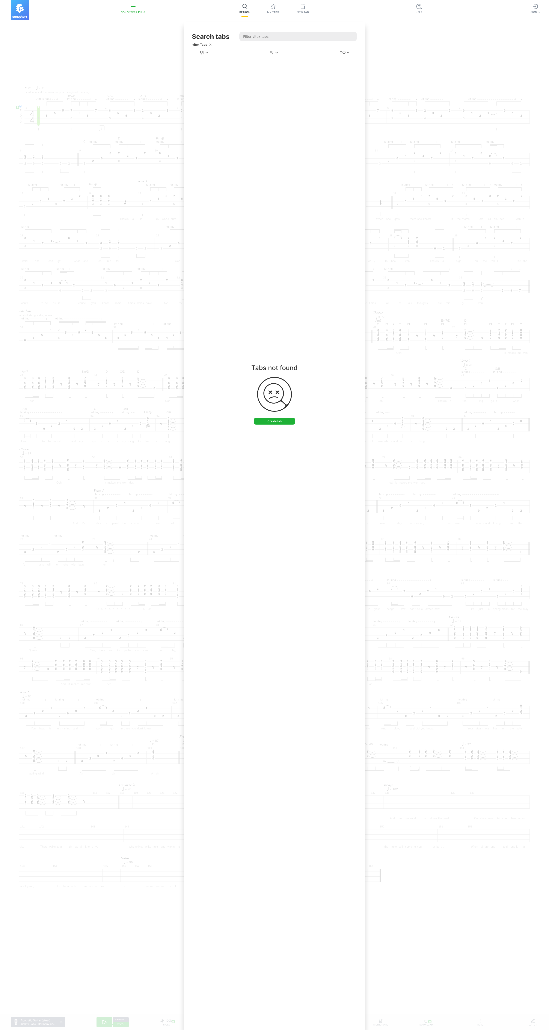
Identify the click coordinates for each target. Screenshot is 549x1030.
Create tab (274, 421)
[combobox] (204, 52)
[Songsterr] (20, 10)
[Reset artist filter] (210, 45)
